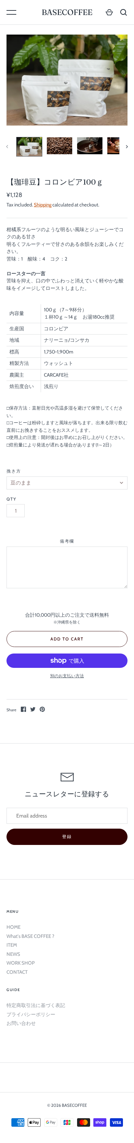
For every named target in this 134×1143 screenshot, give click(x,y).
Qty (12, 499)
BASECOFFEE (67, 12)
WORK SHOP (21, 963)
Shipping (42, 205)
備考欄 (67, 541)
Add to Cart (67, 638)
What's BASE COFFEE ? (30, 936)
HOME (13, 927)
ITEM (12, 945)
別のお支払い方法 (67, 675)
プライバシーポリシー (31, 1014)
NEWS (13, 954)
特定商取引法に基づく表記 (36, 1005)
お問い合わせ (21, 1023)
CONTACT (17, 972)
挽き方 (14, 471)
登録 (67, 836)
